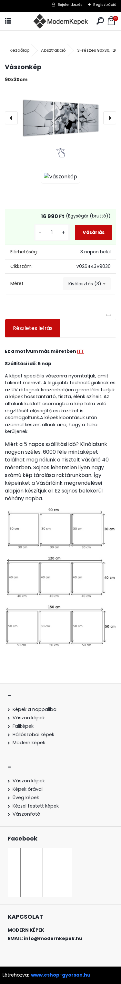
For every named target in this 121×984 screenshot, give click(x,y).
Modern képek (29, 742)
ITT (80, 351)
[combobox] (87, 283)
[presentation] (11, 117)
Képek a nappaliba (34, 709)
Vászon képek (29, 717)
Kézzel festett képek (36, 806)
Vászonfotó (26, 814)
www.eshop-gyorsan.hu (60, 975)
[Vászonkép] (60, 118)
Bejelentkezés (70, 4)
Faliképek (23, 726)
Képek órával (28, 789)
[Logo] (60, 21)
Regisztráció (104, 4)
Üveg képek (26, 797)
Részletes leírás (33, 328)
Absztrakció (53, 50)
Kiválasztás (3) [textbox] (84, 283)
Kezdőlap (20, 50)
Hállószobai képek (33, 734)
